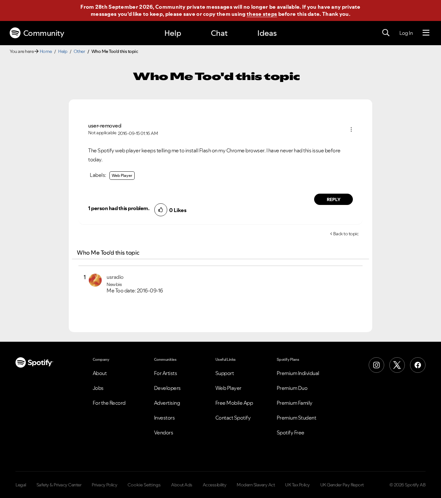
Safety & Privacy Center (59, 485)
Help (172, 33)
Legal (20, 485)
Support (224, 373)
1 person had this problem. (118, 208)
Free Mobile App (234, 402)
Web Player (122, 175)
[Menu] (426, 32)
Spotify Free (290, 432)
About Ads (181, 485)
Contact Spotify (233, 417)
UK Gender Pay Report (342, 485)
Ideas (267, 33)
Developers (167, 387)
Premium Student (296, 417)
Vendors (163, 432)
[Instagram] (376, 365)
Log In (406, 32)
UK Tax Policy (297, 485)
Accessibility (215, 485)
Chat (219, 33)
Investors (164, 417)
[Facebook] (418, 365)
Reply (334, 199)
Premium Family (295, 402)
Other (79, 51)
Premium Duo (292, 387)
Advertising (167, 402)
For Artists (165, 373)
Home (46, 51)
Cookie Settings (144, 485)
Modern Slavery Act (256, 485)
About (100, 373)
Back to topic (346, 233)
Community (43, 33)
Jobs (98, 387)
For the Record (109, 402)
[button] (351, 129)
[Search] (385, 33)
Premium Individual (298, 373)
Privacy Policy (104, 485)
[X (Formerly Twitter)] (397, 365)
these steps (262, 13)
